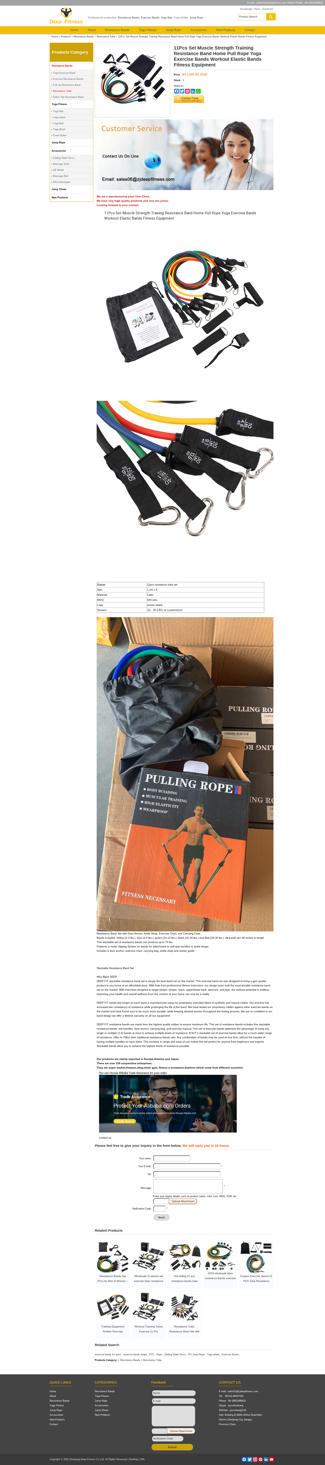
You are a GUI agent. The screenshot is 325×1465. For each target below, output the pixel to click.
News (257, 9)
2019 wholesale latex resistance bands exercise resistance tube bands (220, 1278)
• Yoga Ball (57, 123)
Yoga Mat (166, 17)
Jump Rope (196, 17)
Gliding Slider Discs (175, 1354)
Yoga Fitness (147, 30)
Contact (250, 30)
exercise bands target (135, 1354)
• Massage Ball (59, 176)
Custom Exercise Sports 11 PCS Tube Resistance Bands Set (256, 1281)
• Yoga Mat (57, 111)
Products (66, 36)
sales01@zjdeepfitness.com (271, 2)
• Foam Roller (58, 135)
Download (267, 9)
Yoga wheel (213, 1354)
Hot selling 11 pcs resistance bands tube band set (184, 1281)
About (92, 30)
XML (142, 1459)
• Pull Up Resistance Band (65, 85)
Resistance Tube (106, 36)
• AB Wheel (57, 170)
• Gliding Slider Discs (62, 158)
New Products (225, 30)
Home (74, 30)
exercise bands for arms (108, 1354)
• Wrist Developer (60, 182)
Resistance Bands (128, 17)
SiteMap (133, 1459)
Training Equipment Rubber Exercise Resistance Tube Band (112, 1331)
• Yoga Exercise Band (63, 73)
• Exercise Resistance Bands (67, 79)
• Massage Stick (60, 164)
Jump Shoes (102, 1410)
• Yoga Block (58, 129)
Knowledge (246, 9)
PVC (151, 1354)
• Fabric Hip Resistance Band (67, 97)
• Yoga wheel (58, 117)
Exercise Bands (150, 17)
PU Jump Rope (196, 1354)
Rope (159, 1354)
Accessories (199, 30)
